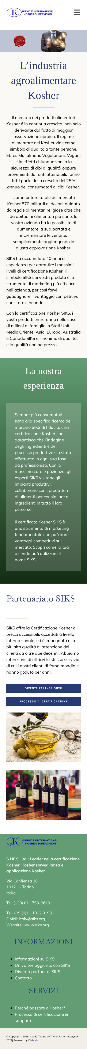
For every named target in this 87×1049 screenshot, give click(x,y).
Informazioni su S (31, 959)
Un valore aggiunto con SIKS (42, 965)
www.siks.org (36, 924)
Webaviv (33, 1040)
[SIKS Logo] (30, 8)
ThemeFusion (58, 1036)
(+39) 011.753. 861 (31, 902)
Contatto (23, 977)
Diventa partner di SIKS (37, 971)
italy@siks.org (32, 918)
